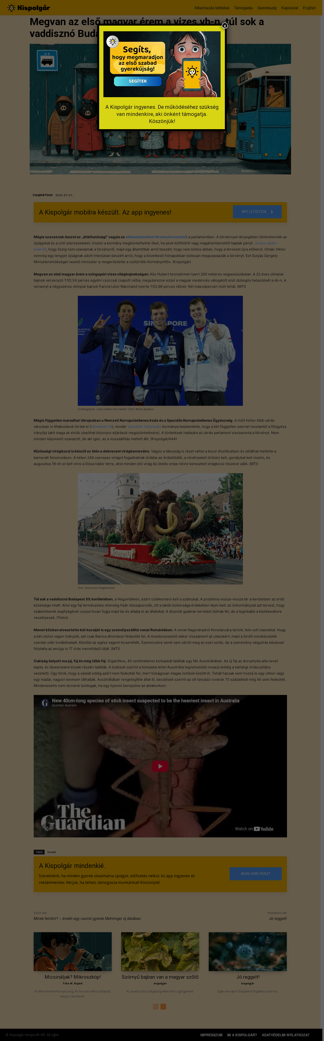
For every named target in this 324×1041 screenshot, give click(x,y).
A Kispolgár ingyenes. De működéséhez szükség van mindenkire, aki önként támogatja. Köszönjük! (162, 114)
